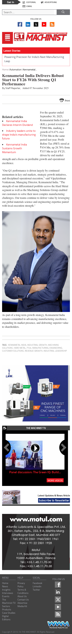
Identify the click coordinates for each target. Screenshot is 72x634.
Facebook (37, 583)
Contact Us (23, 599)
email (29, 6)
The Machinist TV (9, 601)
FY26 (29, 347)
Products (6, 609)
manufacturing (40, 347)
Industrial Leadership (55, 350)
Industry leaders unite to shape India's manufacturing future (19, 134)
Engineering (55, 347)
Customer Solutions (13, 350)
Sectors (6, 606)
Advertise (22, 602)
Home (5, 69)
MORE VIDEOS (55, 480)
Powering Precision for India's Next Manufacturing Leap (34, 59)
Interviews (7, 593)
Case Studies (8, 612)
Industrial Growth (37, 344)
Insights (6, 589)
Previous (7, 447)
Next (63, 447)
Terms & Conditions (22, 591)
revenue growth (33, 350)
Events (5, 596)
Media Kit (22, 606)
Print (67, 100)
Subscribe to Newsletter (54, 500)
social (36, 577)
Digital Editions (6, 617)
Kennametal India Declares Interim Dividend (17, 123)
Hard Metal (20, 347)
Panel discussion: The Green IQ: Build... (35, 472)
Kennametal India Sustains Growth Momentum (14, 148)
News (5, 586)
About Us (22, 596)
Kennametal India (17, 344)
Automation (15, 69)
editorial (31, 2)
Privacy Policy (21, 584)
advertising (51, 2)
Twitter (36, 589)
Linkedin (37, 586)
